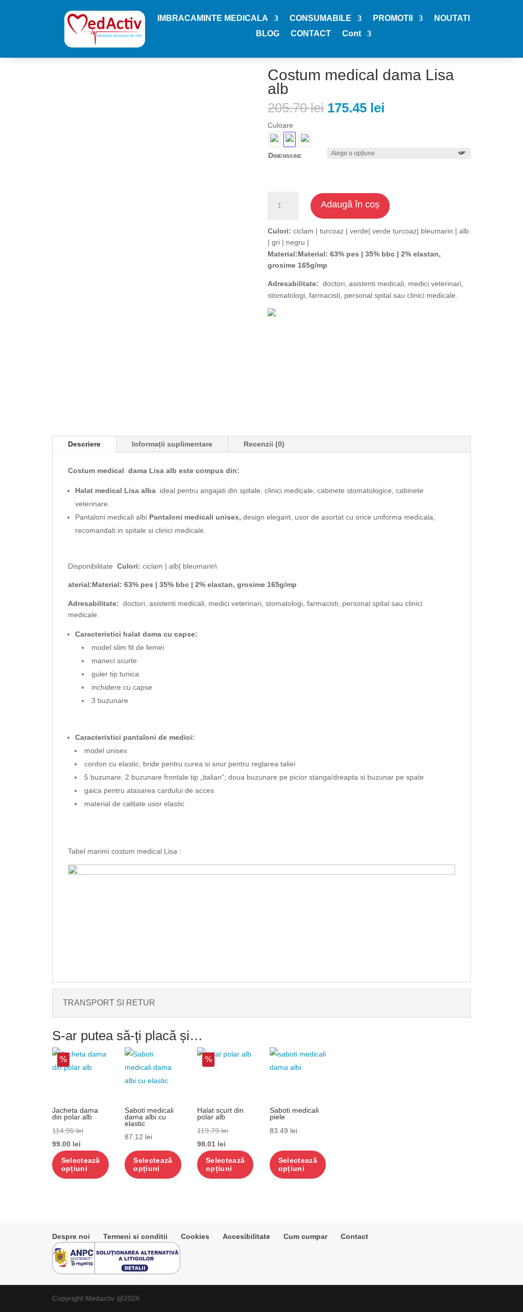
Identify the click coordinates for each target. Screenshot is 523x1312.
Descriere (84, 444)
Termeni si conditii (135, 1236)
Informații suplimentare (172, 444)
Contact (354, 1236)
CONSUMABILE (320, 18)
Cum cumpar (305, 1236)
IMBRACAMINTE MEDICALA (212, 18)
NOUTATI (452, 18)
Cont (351, 34)
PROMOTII (393, 18)
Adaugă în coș (350, 204)
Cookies (195, 1236)
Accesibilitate (246, 1236)
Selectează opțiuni (80, 1164)
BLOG (267, 34)
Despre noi (71, 1236)
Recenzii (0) (264, 444)
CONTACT (311, 34)
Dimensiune (285, 155)
